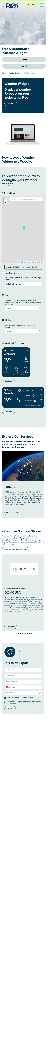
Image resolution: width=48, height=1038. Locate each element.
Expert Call (32, 5)
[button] (24, 228)
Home (4, 73)
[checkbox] (5, 697)
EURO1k (9, 485)
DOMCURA (12, 590)
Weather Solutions (15, 73)
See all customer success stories (15, 548)
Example (23, 59)
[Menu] (42, 5)
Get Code (8, 381)
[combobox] (25, 199)
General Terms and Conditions (27, 701)
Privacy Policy (11, 703)
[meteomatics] (13, 5)
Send (10, 708)
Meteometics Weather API (18, 374)
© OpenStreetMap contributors (34, 262)
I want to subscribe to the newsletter (20, 697)
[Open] (40, 199)
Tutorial (23, 66)
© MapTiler (21, 262)
